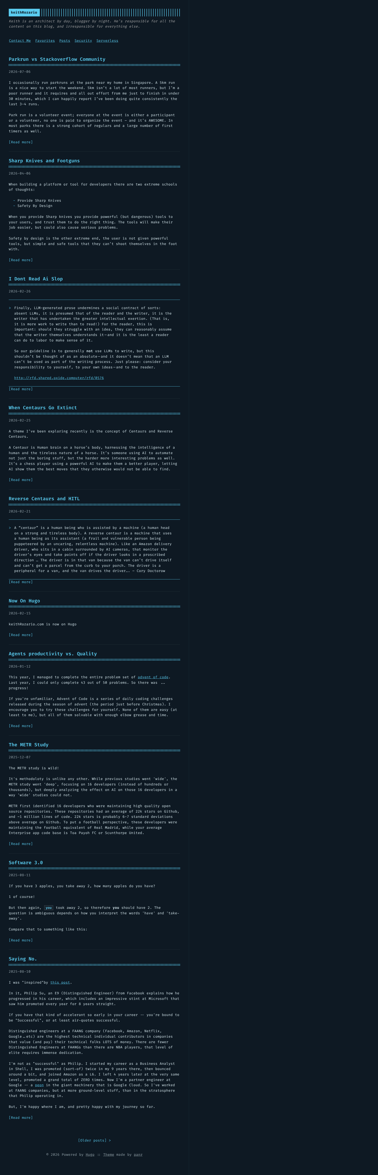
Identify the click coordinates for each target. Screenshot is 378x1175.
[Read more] (21, 142)
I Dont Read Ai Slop (36, 279)
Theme (108, 1154)
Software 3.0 (26, 863)
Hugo (90, 1154)
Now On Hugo (24, 601)
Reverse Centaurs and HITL (44, 499)
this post (60, 982)
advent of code (153, 677)
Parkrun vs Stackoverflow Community (57, 59)
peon (39, 1085)
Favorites (45, 40)
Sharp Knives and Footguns (44, 161)
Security (83, 40)
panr (138, 1154)
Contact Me (20, 40)
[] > (94, 1140)
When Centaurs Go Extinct (43, 408)
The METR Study (29, 745)
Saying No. (23, 959)
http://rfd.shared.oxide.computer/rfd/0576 (59, 378)
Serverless (107, 40)
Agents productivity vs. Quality (53, 654)
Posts (64, 40)
